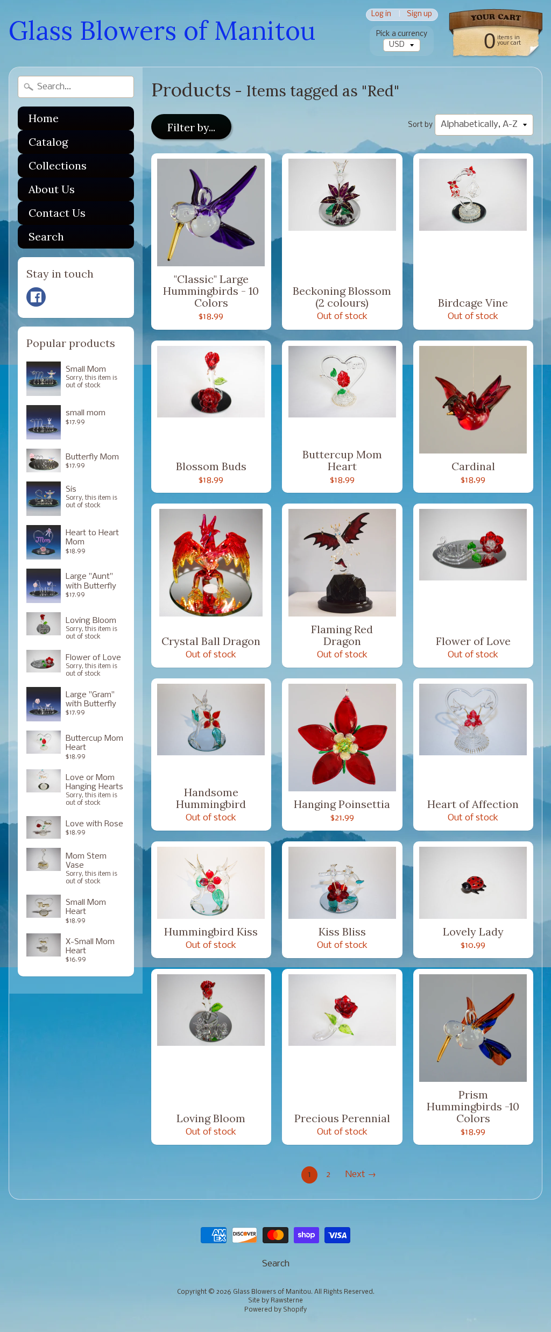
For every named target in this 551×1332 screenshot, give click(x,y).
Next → (360, 1175)
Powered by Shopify (275, 1310)
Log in (381, 14)
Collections (58, 165)
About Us (52, 189)
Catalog (48, 141)
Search (46, 236)
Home (44, 118)
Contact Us (57, 212)
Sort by (420, 125)
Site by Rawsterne (275, 1301)
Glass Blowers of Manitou (162, 30)
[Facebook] (36, 297)
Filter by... (191, 127)
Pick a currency (401, 34)
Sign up (419, 14)
